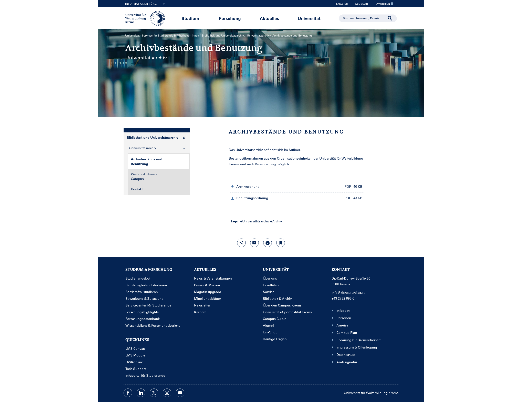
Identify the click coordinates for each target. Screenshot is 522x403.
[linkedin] (141, 393)
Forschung (230, 18)
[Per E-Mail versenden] (254, 243)
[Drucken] (267, 243)
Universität (309, 18)
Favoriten (381, 4)
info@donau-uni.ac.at (348, 292)
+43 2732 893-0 (343, 298)
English (342, 3)
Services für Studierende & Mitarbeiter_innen (170, 35)
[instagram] (167, 393)
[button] (296, 186)
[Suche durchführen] (390, 18)
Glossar (360, 4)
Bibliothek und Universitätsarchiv (223, 35)
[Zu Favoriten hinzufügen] (280, 243)
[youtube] (180, 393)
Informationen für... (141, 3)
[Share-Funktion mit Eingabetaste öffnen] (241, 243)
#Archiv (276, 221)
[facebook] (128, 393)
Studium (190, 18)
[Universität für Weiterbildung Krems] (147, 18)
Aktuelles (269, 18)
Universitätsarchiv (258, 35)
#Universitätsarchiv (255, 221)
